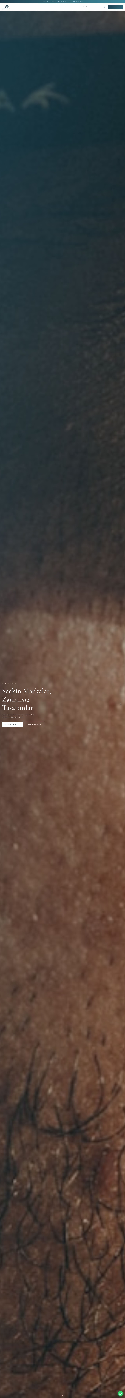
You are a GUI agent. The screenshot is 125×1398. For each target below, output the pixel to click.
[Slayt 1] (60, 1395)
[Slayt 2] (62, 1395)
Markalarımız (10, 724)
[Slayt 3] (64, 1395)
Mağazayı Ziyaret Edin (31, 724)
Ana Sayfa (39, 7)
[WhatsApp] (120, 1393)
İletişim (86, 7)
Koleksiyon (58, 7)
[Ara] (104, 7)
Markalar (48, 7)
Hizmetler (67, 7)
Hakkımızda (77, 7)
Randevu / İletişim (115, 7)
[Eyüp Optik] (6, 7)
